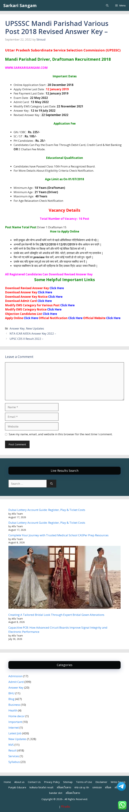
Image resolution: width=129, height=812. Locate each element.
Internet (13, 727)
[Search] (51, 484)
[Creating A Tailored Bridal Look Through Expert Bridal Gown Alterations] (64, 578)
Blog (11, 699)
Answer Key (17, 328)
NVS (11, 745)
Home (7, 782)
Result (12, 750)
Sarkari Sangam (20, 5)
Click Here (57, 288)
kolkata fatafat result (41, 787)
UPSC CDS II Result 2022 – (26, 339)
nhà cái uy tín (81, 787)
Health (12, 710)
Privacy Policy (52, 782)
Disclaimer (101, 782)
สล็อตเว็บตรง (64, 787)
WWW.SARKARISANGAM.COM (26, 68)
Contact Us (34, 782)
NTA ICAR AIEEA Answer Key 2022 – (33, 333)
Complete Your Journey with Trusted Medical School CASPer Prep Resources (58, 535)
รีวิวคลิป (65, 806)
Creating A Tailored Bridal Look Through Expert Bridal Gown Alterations (56, 615)
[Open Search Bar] (107, 5)
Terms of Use (84, 782)
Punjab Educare (17, 787)
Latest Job (15, 733)
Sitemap (68, 782)
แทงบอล (97, 787)
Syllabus (14, 762)
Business (14, 705)
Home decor (16, 716)
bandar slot (55, 793)
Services (13, 756)
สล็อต (108, 787)
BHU (11, 693)
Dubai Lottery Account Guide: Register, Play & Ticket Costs (46, 510)
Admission (15, 676)
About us (19, 782)
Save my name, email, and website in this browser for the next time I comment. (61, 434)
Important (15, 722)
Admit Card (16, 682)
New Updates (35, 328)
